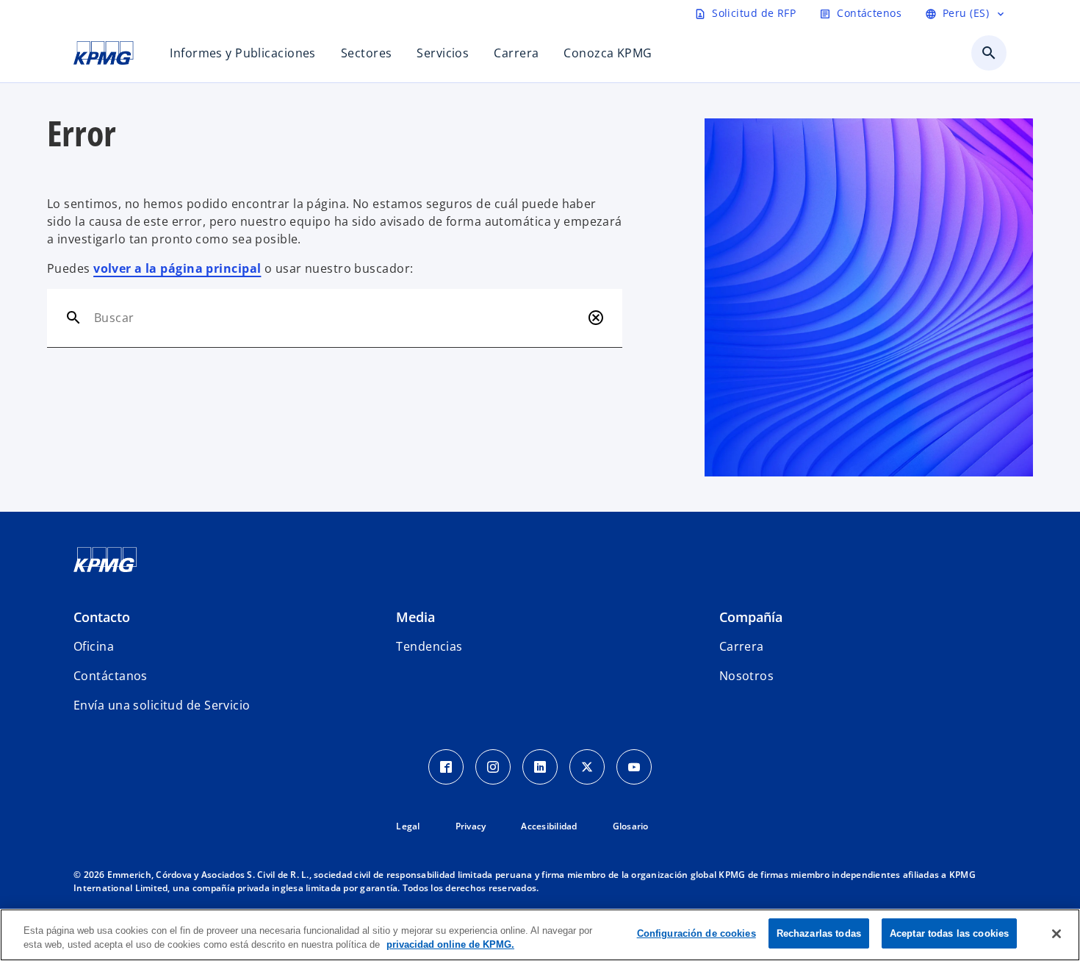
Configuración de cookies (696, 933)
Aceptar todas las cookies (949, 933)
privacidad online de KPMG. (450, 945)
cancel (596, 317)
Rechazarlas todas (819, 933)
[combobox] (337, 317)
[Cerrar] (1056, 934)
